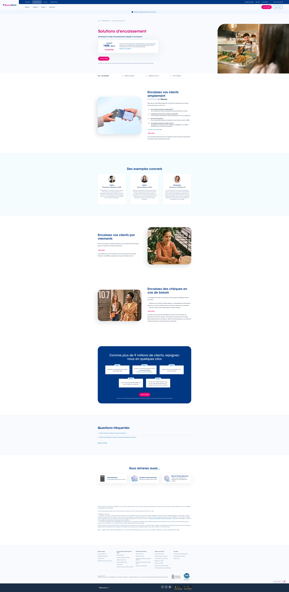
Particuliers (27, 2)
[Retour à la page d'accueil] (99, 21)
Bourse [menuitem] (44, 7)
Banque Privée (54, 2)
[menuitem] (249, 2)
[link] (161, 518)
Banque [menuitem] (28, 7)
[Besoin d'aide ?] (284, 581)
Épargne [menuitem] (36, 7)
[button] (144, 433)
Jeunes (45, 2)
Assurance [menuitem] (53, 7)
